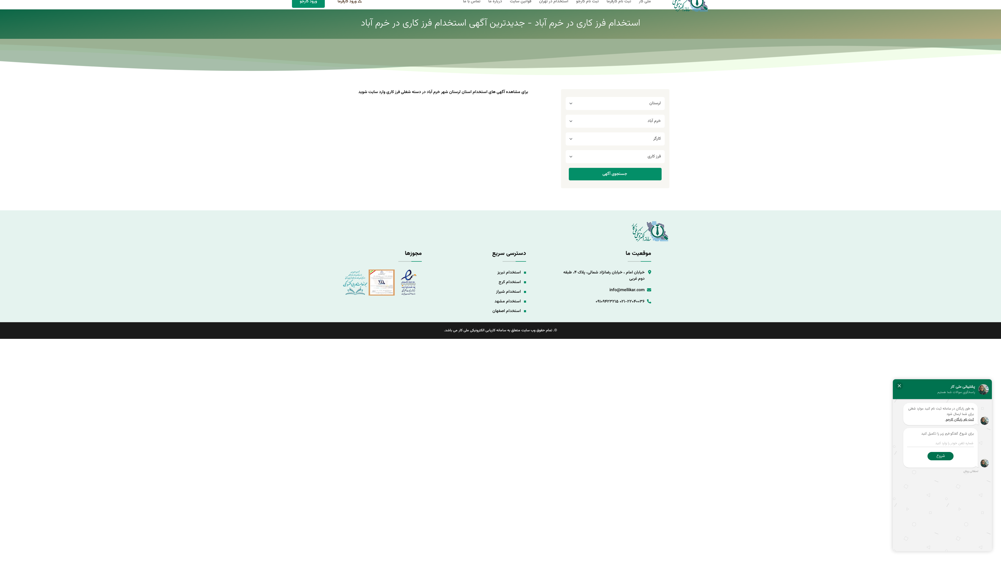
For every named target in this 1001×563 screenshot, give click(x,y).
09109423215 (607, 301)
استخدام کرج (510, 282)
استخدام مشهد (508, 301)
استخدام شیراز (508, 292)
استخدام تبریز (509, 272)
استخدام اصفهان (506, 311)
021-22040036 (632, 301)
